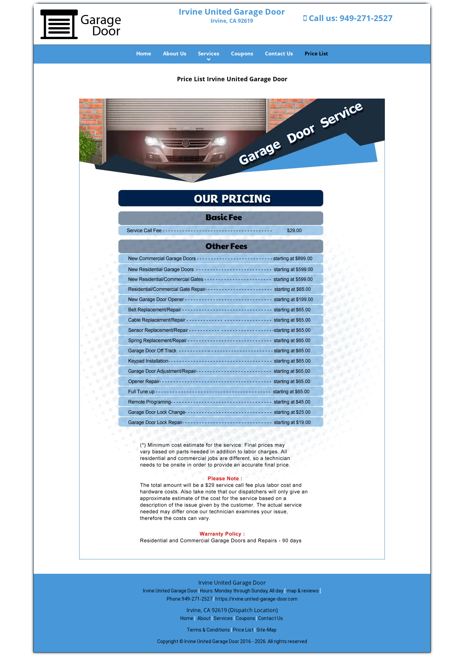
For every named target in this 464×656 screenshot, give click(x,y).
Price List (316, 53)
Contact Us (279, 53)
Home (143, 53)
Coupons (242, 53)
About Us (174, 53)
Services (208, 53)
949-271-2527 (366, 17)
